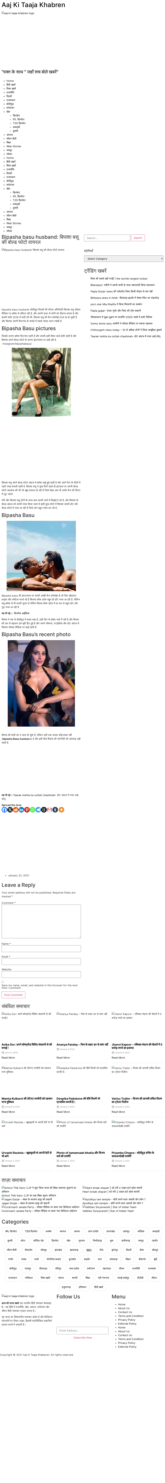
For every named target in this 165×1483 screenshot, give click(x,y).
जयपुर (9, 150)
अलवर (77, 1231)
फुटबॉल (72, 1259)
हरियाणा (82, 1287)
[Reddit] (16, 810)
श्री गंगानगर (103, 1277)
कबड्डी (16, 127)
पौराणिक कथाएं (54, 1259)
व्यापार (61, 1277)
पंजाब (23, 1259)
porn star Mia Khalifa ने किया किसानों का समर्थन (116, 304)
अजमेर (49, 1231)
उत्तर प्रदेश (93, 1231)
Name (6, 943)
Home (10, 80)
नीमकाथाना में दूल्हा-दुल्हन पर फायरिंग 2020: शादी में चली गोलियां (121, 317)
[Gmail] (49, 810)
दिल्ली (9, 96)
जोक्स (9, 154)
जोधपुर (43, 1249)
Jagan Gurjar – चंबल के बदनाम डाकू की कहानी (25, 1203)
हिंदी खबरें (10, 84)
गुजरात (81, 1240)
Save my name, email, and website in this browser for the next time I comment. (40, 986)
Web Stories (13, 146)
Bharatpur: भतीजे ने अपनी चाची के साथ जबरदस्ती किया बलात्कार (123, 285)
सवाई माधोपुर (123, 1277)
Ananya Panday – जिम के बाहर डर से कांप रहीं (82, 1044)
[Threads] (44, 810)
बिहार (128, 1259)
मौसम (121, 1268)
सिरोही (140, 1277)
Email (6, 956)
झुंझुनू (88, 1249)
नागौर (10, 1259)
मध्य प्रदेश (74, 1268)
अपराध (9, 134)
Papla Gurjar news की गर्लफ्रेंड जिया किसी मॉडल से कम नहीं (122, 291)
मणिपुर (58, 1268)
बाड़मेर (87, 1259)
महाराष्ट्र (107, 1268)
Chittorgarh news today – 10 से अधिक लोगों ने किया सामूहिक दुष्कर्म (126, 329)
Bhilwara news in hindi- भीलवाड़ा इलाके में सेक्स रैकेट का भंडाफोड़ (125, 297)
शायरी (75, 1277)
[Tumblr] (55, 810)
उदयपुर (126, 1231)
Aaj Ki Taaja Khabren (33, 5)
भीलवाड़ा (43, 1268)
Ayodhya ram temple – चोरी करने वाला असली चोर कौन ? (112, 1203)
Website (6, 969)
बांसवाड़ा (114, 1259)
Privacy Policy (126, 1319)
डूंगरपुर (115, 1249)
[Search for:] (107, 238)
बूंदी (155, 1259)
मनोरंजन (10, 107)
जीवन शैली (11, 138)
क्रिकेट (16, 115)
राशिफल (29, 1277)
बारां (100, 1259)
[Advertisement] (82, 42)
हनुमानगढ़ (66, 1287)
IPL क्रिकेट (18, 119)
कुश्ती (15, 130)
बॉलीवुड (10, 104)
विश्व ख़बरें (11, 88)
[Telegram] (38, 810)
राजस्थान (10, 100)
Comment (9, 903)
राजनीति (10, 92)
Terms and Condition (131, 1316)
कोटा (23, 1240)
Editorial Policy (127, 1323)
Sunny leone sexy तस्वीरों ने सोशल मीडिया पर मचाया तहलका (122, 323)
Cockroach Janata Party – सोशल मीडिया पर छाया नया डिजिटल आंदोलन (39, 1210)
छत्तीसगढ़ (125, 1240)
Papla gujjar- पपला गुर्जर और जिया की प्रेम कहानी (116, 310)
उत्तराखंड (110, 1231)
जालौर (155, 1240)
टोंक (101, 1249)
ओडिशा (141, 1231)
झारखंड (58, 1249)
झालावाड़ (74, 1249)
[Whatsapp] (32, 810)
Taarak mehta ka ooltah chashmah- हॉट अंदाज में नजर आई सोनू (125, 336)
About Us (124, 1308)
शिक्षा (8, 142)
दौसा (142, 1249)
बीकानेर (142, 1259)
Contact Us (125, 1312)
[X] (10, 810)
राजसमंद (152, 1268)
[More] (61, 810)
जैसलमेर (28, 1249)
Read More (8, 1057)
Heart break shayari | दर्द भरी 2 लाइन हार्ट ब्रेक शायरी (111, 1191)
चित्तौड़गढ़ (97, 1240)
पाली (36, 1259)
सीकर (154, 1277)
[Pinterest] (27, 810)
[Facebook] (4, 810)
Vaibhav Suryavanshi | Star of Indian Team (108, 1210)
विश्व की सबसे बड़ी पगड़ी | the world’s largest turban (119, 278)
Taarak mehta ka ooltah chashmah (34, 795)
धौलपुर (155, 1249)
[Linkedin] (21, 810)
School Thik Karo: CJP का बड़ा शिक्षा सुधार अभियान (29, 1195)
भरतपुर (28, 1268)
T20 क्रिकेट (19, 123)
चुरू (111, 1240)
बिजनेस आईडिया (21, 613)
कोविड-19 (38, 1240)
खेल (8, 111)
